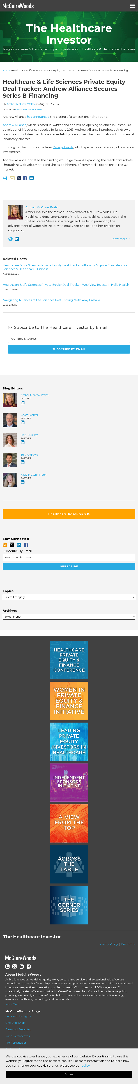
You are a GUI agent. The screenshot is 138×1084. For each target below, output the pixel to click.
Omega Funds (63, 147)
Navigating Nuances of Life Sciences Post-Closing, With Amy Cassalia (51, 300)
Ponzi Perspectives (17, 1036)
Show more (119, 239)
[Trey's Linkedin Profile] (23, 462)
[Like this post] (25, 178)
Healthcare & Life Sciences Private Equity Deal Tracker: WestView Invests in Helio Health (66, 284)
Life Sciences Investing (29, 109)
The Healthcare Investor (69, 34)
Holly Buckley (29, 434)
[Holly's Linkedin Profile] (23, 442)
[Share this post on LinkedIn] (31, 178)
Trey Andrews (29, 454)
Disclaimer (128, 944)
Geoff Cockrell (29, 415)
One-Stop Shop (15, 1022)
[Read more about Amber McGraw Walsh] (10, 238)
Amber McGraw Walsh (21, 104)
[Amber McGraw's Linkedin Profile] (17, 238)
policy (85, 1065)
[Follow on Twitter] (12, 544)
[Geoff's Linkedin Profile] (23, 422)
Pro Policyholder (15, 1042)
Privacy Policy (108, 944)
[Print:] (5, 178)
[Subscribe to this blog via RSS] (5, 544)
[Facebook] (26, 544)
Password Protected (18, 1029)
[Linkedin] (19, 544)
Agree (69, 1074)
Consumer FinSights (18, 1016)
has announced (38, 116)
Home (6, 70)
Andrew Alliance (14, 125)
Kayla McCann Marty (34, 474)
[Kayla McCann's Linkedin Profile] (23, 482)
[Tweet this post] (19, 178)
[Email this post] (12, 178)
